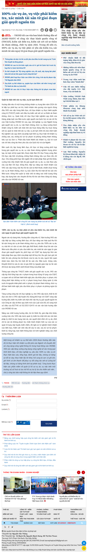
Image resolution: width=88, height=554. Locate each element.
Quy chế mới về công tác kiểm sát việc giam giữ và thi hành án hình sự (29, 466)
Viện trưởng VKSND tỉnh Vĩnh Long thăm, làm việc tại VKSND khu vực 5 (74, 98)
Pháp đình (58, 509)
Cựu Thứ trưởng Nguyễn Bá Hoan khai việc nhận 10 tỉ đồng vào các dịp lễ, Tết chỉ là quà (74, 155)
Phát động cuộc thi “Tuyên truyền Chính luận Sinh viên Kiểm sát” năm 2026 (30, 445)
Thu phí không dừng (42, 553)
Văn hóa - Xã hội (77, 514)
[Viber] (51, 30)
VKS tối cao (16, 383)
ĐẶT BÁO (41, 523)
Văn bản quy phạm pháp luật (73, 173)
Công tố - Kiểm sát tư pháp (25, 510)
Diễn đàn (20, 8)
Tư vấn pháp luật (44, 514)
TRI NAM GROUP (9, 553)
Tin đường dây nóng (76, 510)
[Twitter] (55, 30)
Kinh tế (56, 514)
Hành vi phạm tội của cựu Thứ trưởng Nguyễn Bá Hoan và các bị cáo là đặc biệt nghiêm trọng (74, 143)
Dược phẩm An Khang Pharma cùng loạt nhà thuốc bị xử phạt (74, 108)
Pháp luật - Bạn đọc (26, 514)
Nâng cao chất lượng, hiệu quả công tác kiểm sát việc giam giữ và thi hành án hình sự (30, 439)
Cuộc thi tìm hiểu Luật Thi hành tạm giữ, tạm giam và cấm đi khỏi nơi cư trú (30, 450)
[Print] (42, 30)
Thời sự (6, 509)
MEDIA (64, 9)
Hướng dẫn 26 (8, 387)
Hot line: (63, 523)
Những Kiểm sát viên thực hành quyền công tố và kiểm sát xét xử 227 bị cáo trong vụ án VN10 (74, 71)
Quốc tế (57, 519)
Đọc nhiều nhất (69, 53)
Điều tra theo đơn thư (27, 519)
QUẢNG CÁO (28, 523)
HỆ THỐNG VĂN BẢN (73, 167)
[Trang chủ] (4, 523)
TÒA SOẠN (14, 523)
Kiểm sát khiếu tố (9, 519)
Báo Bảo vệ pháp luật (70, 189)
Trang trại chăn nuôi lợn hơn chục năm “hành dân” (74, 80)
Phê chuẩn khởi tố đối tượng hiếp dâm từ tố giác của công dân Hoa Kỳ (74, 60)
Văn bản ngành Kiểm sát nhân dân (73, 180)
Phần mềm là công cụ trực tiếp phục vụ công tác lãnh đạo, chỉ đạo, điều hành (30, 461)
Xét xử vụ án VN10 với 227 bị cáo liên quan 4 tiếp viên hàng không (74, 118)
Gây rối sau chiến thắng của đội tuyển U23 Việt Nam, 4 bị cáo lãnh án (74, 89)
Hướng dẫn (26, 383)
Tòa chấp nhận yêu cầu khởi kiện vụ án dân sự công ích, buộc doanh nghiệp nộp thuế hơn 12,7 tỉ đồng (73, 35)
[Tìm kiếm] (82, 523)
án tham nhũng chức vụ (40, 383)
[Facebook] (46, 30)
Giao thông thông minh (25, 553)
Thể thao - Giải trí (77, 519)
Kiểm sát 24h (8, 514)
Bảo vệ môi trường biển (71, 45)
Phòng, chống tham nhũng (42, 510)
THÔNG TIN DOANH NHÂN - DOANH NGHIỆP (21, 472)
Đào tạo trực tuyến (58, 553)
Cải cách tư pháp (8, 8)
